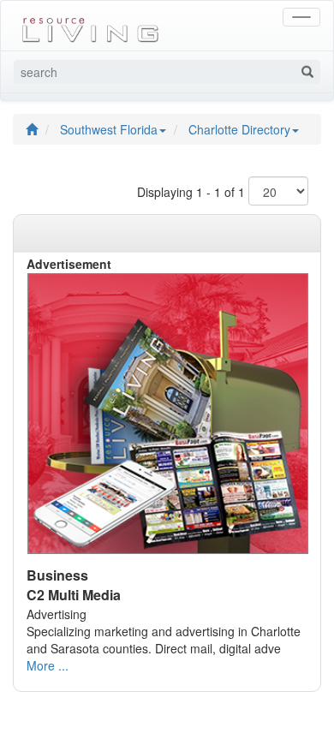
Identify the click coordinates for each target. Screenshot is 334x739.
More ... (48, 665)
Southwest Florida (109, 129)
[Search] (307, 72)
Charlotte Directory (239, 129)
